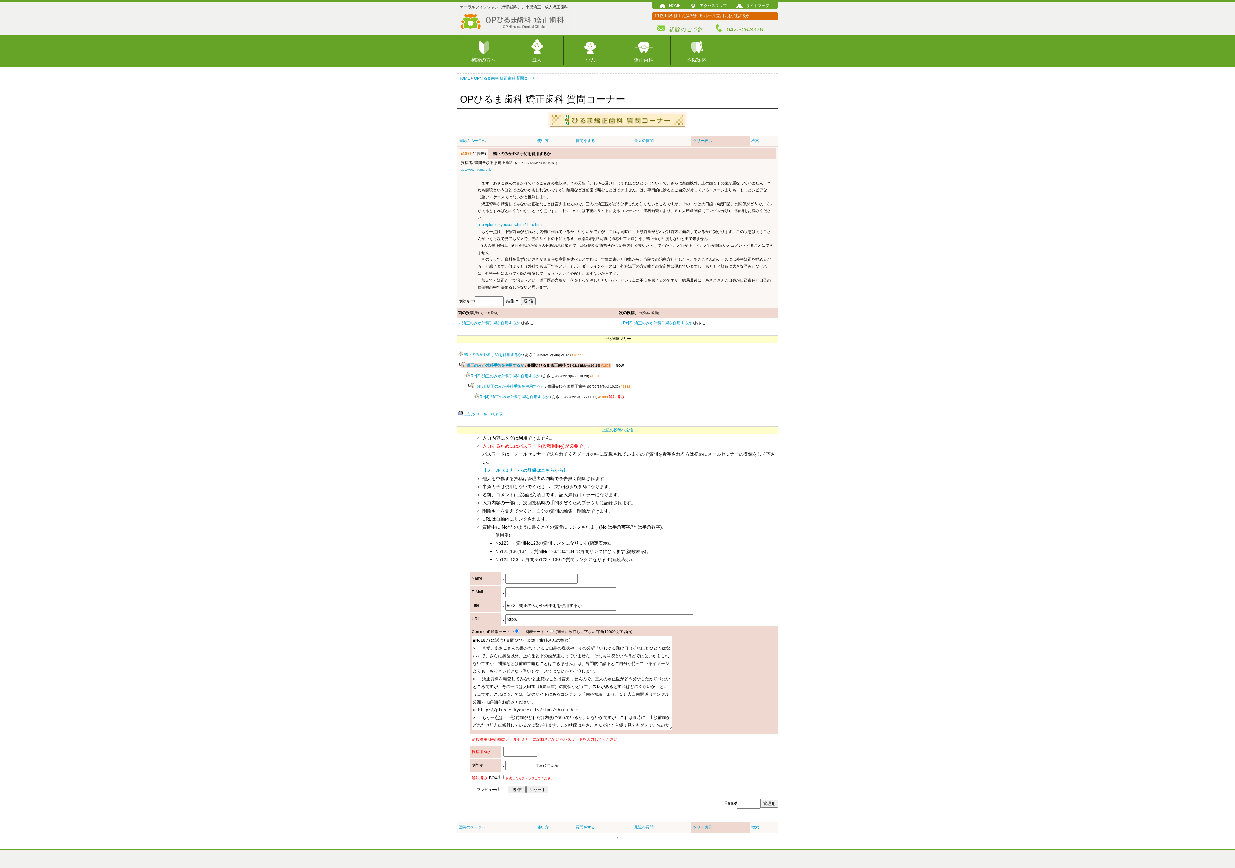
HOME (675, 6)
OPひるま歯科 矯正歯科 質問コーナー (506, 78)
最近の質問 (644, 141)
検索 (755, 141)
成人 (537, 60)
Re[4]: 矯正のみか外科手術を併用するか (514, 397)
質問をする (585, 141)
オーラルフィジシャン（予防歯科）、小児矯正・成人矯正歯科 (514, 7)
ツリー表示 (702, 141)
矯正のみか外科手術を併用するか (492, 355)
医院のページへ (472, 141)
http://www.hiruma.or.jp (475, 169)
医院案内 (697, 60)
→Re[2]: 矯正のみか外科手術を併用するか (655, 323)
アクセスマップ (713, 6)
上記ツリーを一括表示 (483, 414)
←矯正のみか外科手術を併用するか (489, 323)
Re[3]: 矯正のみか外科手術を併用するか (509, 386)
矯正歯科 (643, 60)
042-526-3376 (745, 29)
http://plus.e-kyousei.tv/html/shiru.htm (510, 224)
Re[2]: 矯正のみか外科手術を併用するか (505, 376)
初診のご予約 (686, 29)
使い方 (543, 141)
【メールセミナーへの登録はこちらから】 (525, 470)
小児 (590, 60)
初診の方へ (483, 60)
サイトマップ (757, 6)
